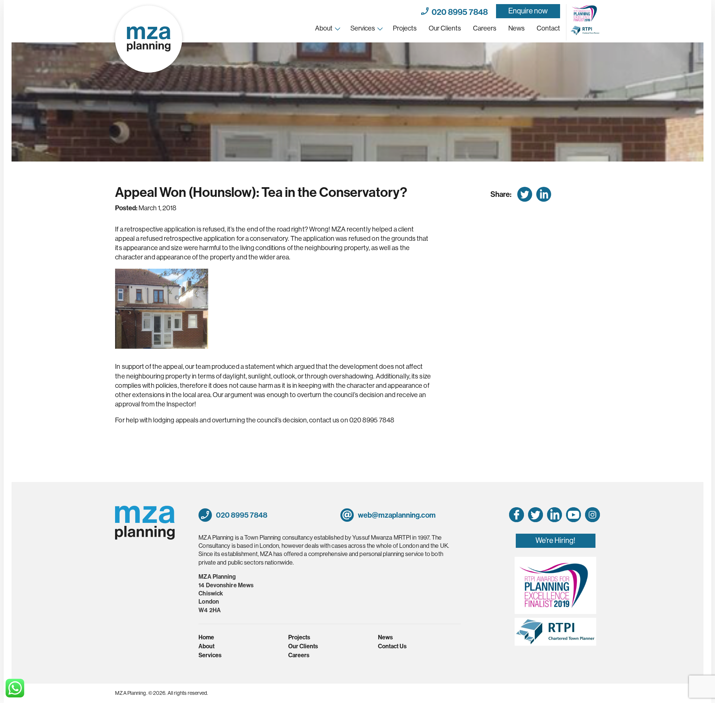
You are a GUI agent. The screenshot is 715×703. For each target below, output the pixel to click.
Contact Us (392, 646)
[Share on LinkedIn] (543, 194)
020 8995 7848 (458, 11)
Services (362, 28)
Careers (484, 28)
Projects (405, 28)
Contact (548, 28)
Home (206, 637)
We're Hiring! (555, 540)
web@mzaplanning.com (396, 515)
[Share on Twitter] (524, 194)
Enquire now (528, 11)
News (516, 28)
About (324, 28)
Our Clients (445, 28)
